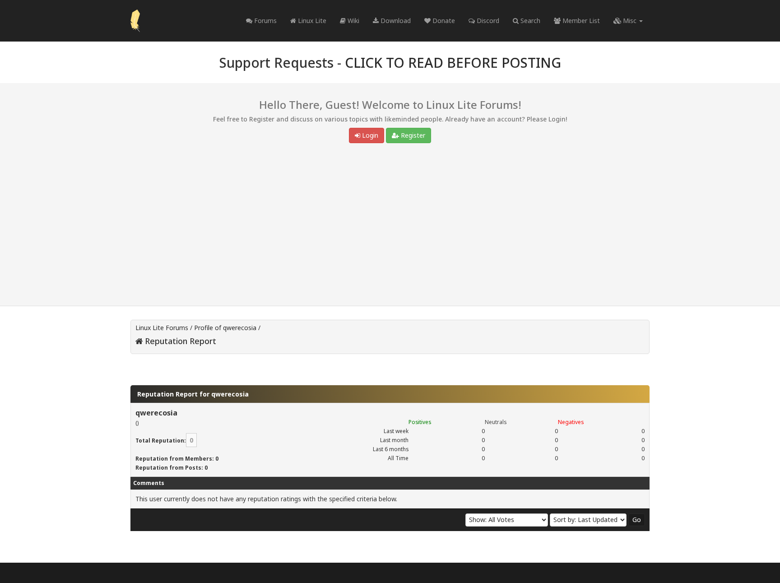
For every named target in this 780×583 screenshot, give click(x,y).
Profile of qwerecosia (225, 327)
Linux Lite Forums (161, 327)
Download (395, 20)
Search (529, 20)
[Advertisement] (390, 226)
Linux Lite (311, 20)
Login (369, 135)
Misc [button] (629, 20)
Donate (443, 20)
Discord (487, 20)
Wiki (352, 20)
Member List (580, 20)
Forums (264, 20)
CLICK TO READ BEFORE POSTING (453, 62)
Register (412, 135)
